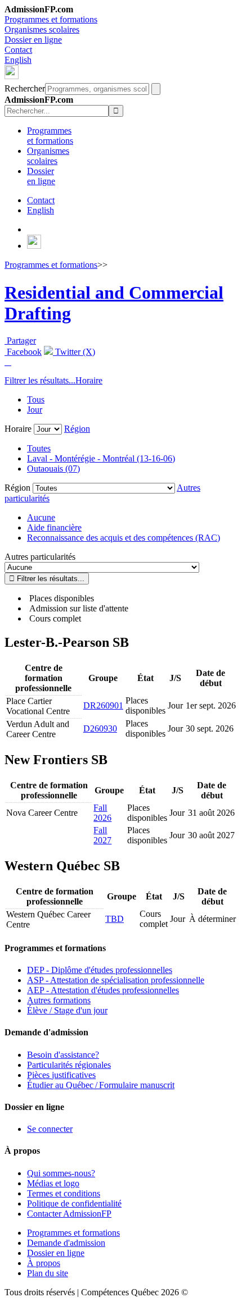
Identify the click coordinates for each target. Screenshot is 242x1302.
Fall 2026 (102, 813)
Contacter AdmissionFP (69, 1213)
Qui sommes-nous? (61, 1173)
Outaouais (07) (53, 468)
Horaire (88, 380)
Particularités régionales (69, 1065)
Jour (34, 409)
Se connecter (50, 1129)
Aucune (41, 517)
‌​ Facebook (23, 352)
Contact (18, 49)
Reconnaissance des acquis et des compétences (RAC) (123, 537)
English (18, 60)
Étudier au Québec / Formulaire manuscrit (100, 1085)
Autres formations (59, 1000)
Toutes (39, 448)
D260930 (100, 728)
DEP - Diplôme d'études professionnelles (99, 970)
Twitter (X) (74, 352)
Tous (35, 399)
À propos (43, 1263)
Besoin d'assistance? (63, 1054)
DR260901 (103, 705)
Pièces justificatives (61, 1075)
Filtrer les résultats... (40, 380)
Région (77, 428)
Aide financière (54, 527)
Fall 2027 (102, 835)
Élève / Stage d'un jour (67, 1010)
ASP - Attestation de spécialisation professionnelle (115, 980)
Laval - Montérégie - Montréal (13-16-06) (101, 458)
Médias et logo (53, 1183)
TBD (114, 919)
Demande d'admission (66, 1243)
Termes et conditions (63, 1193)
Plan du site (47, 1273)
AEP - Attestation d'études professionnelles (103, 990)
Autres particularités (40, 556)
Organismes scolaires (42, 29)
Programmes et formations (51, 19)
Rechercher (25, 88)
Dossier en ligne (33, 39)
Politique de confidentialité (74, 1203)
